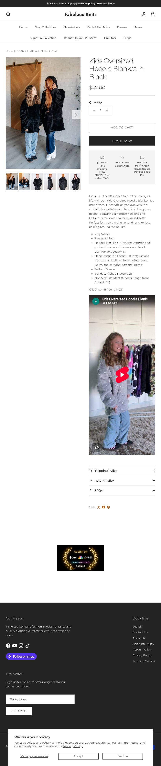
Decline (122, 756)
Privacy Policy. (73, 746)
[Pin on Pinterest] (108, 507)
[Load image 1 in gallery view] (43, 113)
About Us (139, 638)
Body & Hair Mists (98, 27)
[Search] (8, 14)
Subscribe (19, 710)
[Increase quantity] (108, 110)
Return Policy (142, 649)
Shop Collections (45, 27)
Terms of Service (144, 661)
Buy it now (122, 141)
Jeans (138, 27)
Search (137, 626)
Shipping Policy (143, 644)
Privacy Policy (142, 655)
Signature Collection (43, 37)
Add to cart (122, 127)
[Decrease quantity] (92, 110)
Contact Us (140, 632)
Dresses (122, 27)
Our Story (110, 37)
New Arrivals (72, 27)
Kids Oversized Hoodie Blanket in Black (37, 51)
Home (23, 27)
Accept (78, 756)
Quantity (95, 102)
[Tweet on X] (98, 507)
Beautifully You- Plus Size (80, 37)
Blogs (127, 37)
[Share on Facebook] (103, 507)
